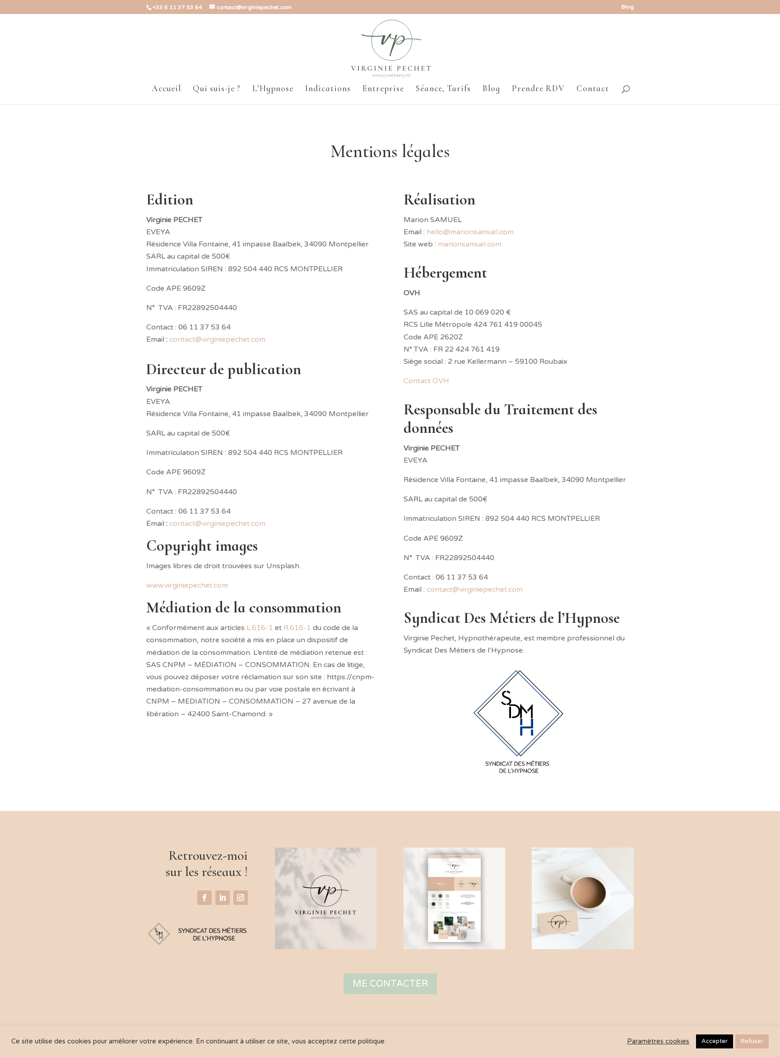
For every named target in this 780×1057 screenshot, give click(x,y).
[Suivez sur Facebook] (204, 897)
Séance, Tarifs (443, 89)
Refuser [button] (752, 1041)
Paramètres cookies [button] (658, 1041)
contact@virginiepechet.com (217, 523)
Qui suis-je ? (217, 89)
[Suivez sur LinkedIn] (222, 897)
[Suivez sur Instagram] (240, 897)
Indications (328, 89)
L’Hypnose (272, 89)
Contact (592, 89)
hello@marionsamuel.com (470, 231)
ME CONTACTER (390, 983)
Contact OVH (426, 380)
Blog (628, 7)
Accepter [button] (714, 1041)
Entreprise (383, 89)
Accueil (166, 89)
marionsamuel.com (469, 244)
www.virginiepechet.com (187, 585)
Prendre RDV (538, 89)
